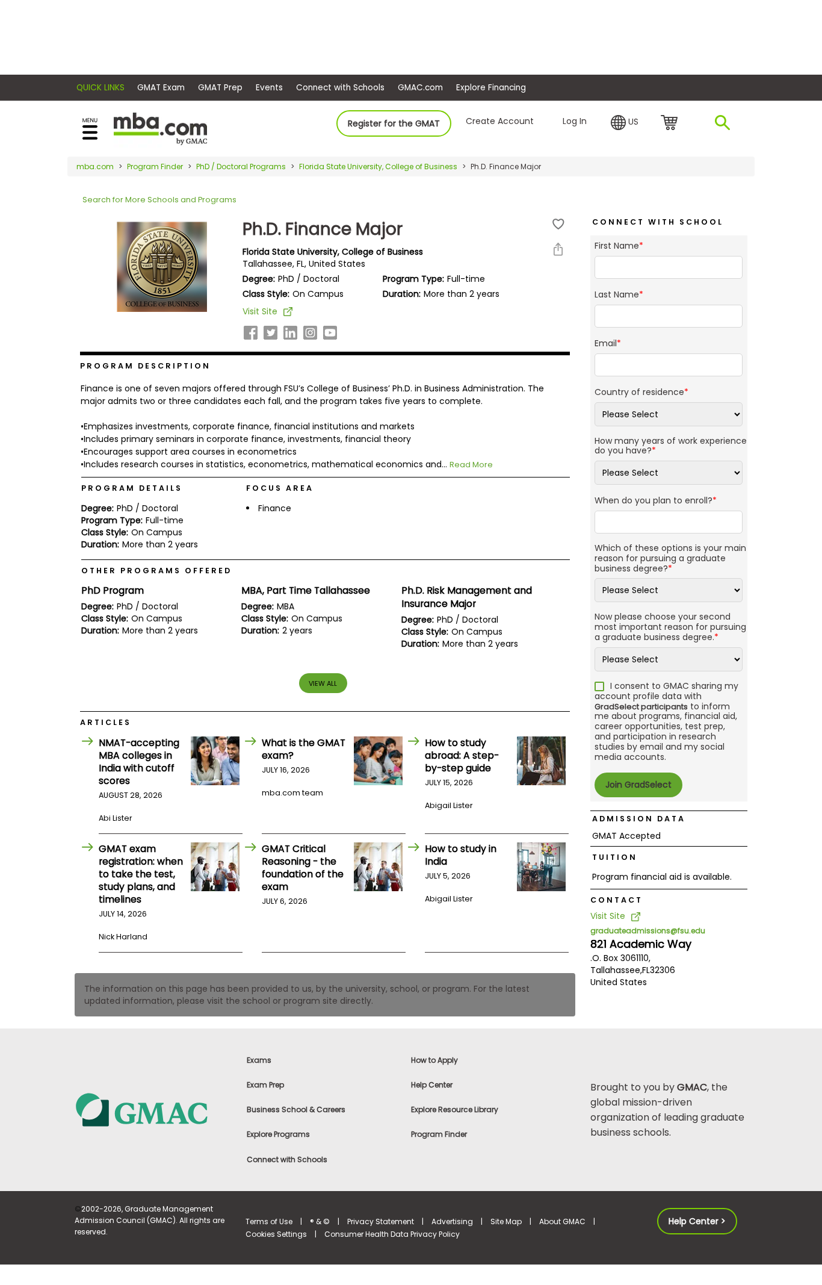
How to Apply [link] (434, 1060)
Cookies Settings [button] (276, 1234)
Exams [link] (259, 1060)
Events (269, 87)
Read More (471, 464)
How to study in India (460, 855)
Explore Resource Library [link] (454, 1109)
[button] (624, 123)
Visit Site (260, 311)
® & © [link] (320, 1221)
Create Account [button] (500, 121)
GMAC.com (420, 87)
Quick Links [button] (100, 87)
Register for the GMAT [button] (394, 123)
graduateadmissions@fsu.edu (647, 931)
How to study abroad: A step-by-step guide (462, 755)
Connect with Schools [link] (287, 1159)
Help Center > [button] (697, 1221)
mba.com (95, 166)
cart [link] (671, 123)
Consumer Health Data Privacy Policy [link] (392, 1234)
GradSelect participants (641, 707)
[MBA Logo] (160, 128)
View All (323, 683)
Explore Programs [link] (278, 1134)
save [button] (558, 224)
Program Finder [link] (439, 1134)
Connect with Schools (340, 87)
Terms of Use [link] (269, 1221)
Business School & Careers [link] (296, 1109)
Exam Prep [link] (265, 1085)
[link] (153, 1109)
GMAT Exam (161, 87)
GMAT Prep (220, 87)
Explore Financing (491, 87)
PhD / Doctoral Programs (241, 166)
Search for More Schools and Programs (159, 199)
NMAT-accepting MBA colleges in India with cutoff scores (139, 762)
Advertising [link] (452, 1221)
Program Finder (155, 166)
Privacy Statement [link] (380, 1221)
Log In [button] (575, 121)
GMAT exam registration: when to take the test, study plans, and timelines (141, 874)
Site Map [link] (506, 1221)
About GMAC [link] (562, 1221)
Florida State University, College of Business (378, 166)
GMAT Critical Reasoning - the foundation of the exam (303, 868)
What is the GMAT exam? (303, 749)
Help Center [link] (432, 1085)
